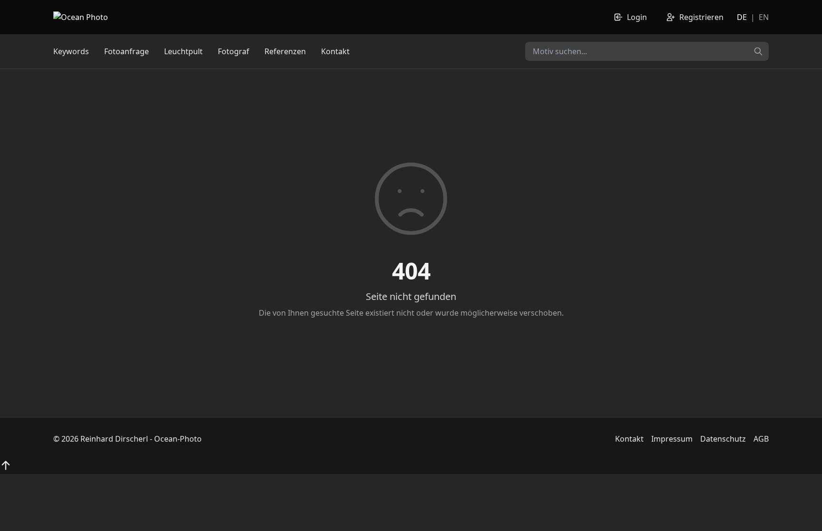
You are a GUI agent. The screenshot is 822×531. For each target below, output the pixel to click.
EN (764, 17)
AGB (761, 439)
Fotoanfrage (126, 51)
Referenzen (285, 51)
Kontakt (335, 51)
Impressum (672, 439)
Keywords (71, 51)
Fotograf (233, 51)
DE (742, 17)
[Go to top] (5, 465)
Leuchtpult (183, 51)
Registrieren (701, 17)
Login (637, 17)
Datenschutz (723, 439)
